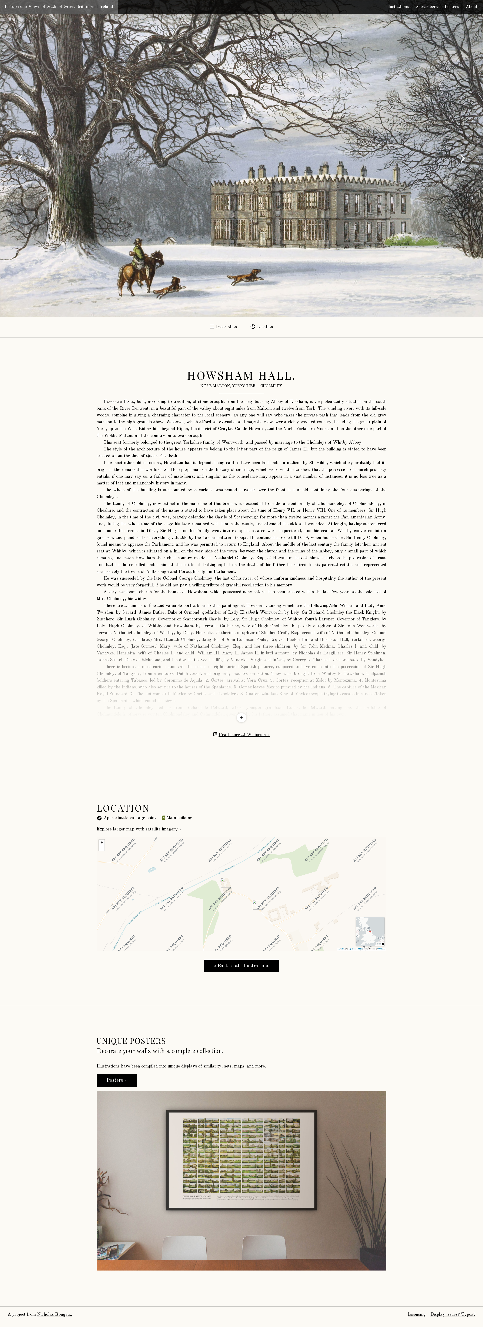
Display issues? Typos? (452, 1314)
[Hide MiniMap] (383, 944)
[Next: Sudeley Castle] (462, 158)
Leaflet (341, 949)
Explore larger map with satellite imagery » (139, 829)
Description (225, 327)
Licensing (417, 1314)
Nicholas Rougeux (54, 1314)
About (471, 7)
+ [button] (102, 842)
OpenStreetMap (356, 949)
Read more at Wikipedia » (244, 735)
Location (264, 327)
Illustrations (397, 7)
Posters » (117, 1080)
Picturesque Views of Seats (59, 7)
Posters (452, 7)
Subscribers (427, 7)
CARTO (381, 949)
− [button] (102, 848)
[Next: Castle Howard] (20, 158)
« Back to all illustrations (241, 965)
